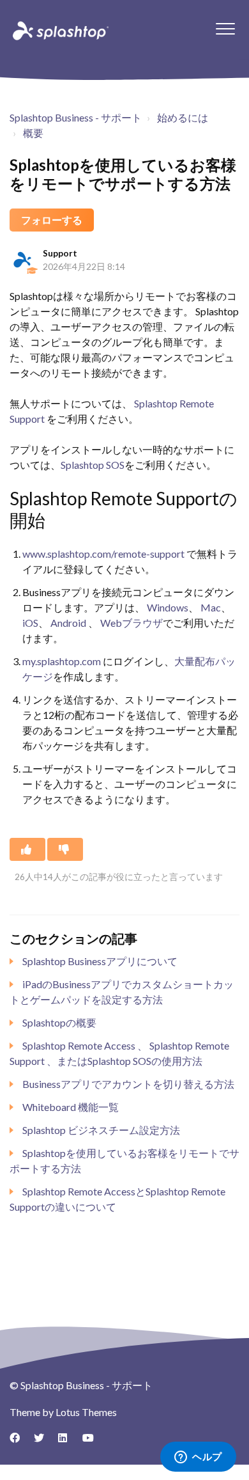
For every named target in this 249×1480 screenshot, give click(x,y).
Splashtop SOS (92, 465)
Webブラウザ (131, 623)
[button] (225, 28)
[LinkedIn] (67, 1442)
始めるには (182, 117)
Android (68, 623)
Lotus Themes (86, 1412)
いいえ (65, 849)
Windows (167, 607)
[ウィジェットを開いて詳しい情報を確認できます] (198, 1458)
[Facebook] (19, 1442)
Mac (210, 607)
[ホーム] (59, 30)
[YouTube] (92, 1442)
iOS (30, 623)
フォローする (51, 220)
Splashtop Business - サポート (76, 117)
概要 (33, 133)
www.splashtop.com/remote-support (103, 553)
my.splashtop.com (62, 661)
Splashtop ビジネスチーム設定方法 (101, 1130)
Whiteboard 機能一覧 (70, 1107)
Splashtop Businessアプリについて (99, 961)
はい (27, 849)
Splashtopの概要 (59, 1022)
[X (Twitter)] (43, 1442)
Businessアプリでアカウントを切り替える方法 (128, 1084)
